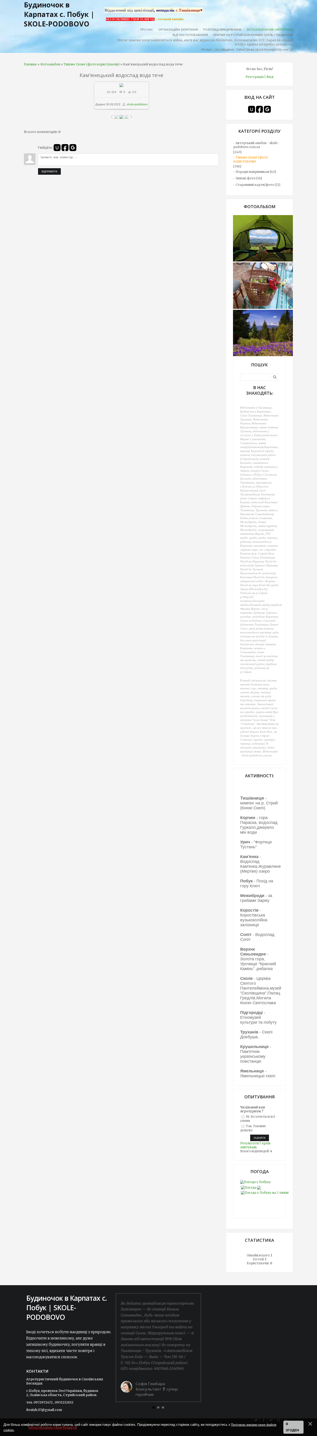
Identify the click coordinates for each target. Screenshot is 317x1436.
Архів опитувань (255, 1145)
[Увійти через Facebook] (64, 147)
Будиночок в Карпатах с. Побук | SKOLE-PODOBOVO (59, 14)
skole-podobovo (137, 104)
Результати (249, 1143)
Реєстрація (255, 77)
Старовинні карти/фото (255, 185)
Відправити (49, 171)
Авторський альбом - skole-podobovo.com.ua (256, 145)
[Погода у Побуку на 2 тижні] (265, 1192)
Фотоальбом (50, 64)
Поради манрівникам (252, 172)
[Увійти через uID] (57, 147)
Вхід (269, 77)
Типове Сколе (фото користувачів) (92, 64)
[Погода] (251, 1187)
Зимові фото (246, 178)
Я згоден (292, 1427)
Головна (30, 64)
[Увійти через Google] (72, 147)
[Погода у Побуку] (255, 1182)
